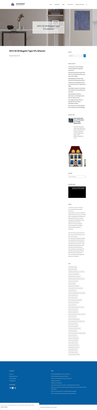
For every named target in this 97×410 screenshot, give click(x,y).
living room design (73, 314)
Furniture (11, 374)
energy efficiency (72, 290)
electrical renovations (73, 281)
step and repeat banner (74, 345)
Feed (70, 204)
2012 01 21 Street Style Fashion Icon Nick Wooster (61, 378)
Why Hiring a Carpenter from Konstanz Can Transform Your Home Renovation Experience (76, 90)
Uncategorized (12, 380)
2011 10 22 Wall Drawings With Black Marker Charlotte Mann (63, 393)
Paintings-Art (57, 4)
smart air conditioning (73, 337)
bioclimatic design (72, 269)
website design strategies (74, 354)
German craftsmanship (73, 292)
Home (51, 4)
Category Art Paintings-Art (56, 382)
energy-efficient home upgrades (75, 288)
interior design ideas (73, 309)
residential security (73, 333)
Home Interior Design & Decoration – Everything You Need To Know (65, 385)
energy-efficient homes (74, 285)
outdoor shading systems (74, 318)
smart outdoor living (73, 342)
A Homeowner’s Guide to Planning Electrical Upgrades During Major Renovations (75, 68)
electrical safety (72, 283)
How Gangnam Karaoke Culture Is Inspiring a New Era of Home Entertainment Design (75, 101)
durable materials (80, 278)
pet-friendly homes (80, 321)
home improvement (73, 297)
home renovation (72, 304)
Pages (63, 4)
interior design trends (73, 311)
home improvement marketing (75, 300)
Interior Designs (12, 378)
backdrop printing (72, 266)
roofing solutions (81, 333)
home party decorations (74, 302)
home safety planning (73, 307)
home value (81, 307)
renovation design (72, 330)
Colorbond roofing (72, 271)
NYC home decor (72, 316)
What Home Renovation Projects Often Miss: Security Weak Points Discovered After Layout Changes (76, 74)
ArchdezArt (20, 4)
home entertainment (73, 295)
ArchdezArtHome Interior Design (50, 407)
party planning (72, 321)
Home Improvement (13, 376)
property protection (73, 323)
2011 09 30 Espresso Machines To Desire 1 (59, 376)
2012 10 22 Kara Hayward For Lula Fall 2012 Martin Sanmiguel (63, 391)
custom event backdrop (74, 274)
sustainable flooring (73, 349)
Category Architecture (79, 4)
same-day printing (73, 335)
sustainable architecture (74, 347)
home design (82, 292)
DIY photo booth (72, 278)
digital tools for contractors (74, 276)
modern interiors (81, 314)
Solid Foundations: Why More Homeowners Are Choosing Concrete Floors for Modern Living (76, 95)
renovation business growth (74, 328)
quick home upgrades (73, 326)
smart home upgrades (73, 340)
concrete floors (81, 271)
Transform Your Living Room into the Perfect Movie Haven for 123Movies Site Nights (77, 84)
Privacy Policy (70, 4)
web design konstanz (73, 352)
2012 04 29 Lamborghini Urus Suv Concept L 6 (60, 374)
